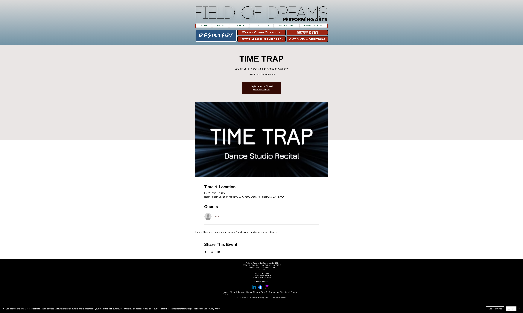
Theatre (257, 292)
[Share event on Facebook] (205, 252)
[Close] (519, 308)
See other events (261, 89)
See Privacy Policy (212, 308)
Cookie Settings (495, 308)
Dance (249, 292)
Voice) (264, 292)
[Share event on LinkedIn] (219, 252)
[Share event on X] (212, 252)
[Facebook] (260, 287)
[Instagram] (267, 287)
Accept (511, 308)
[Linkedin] (253, 287)
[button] (239, 26)
